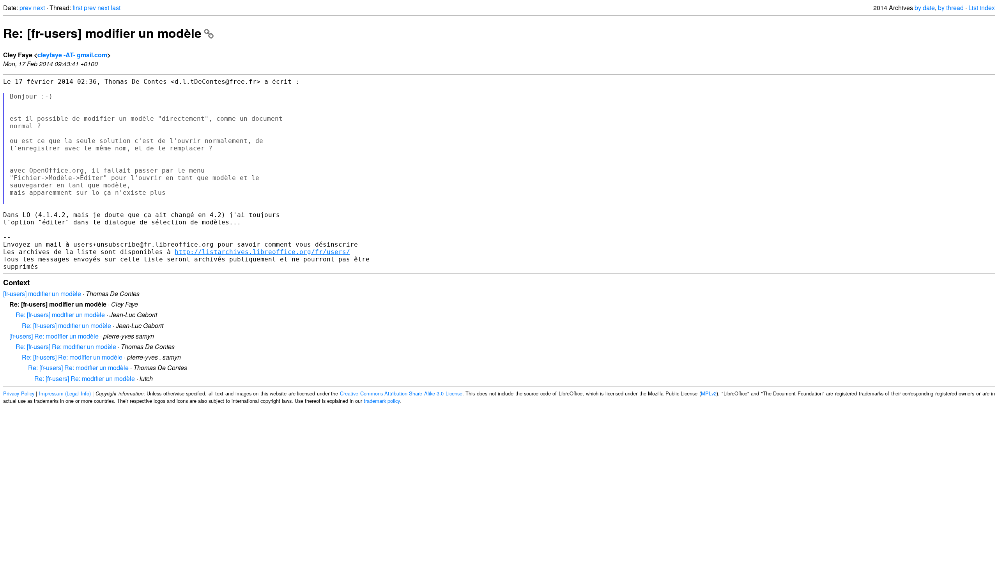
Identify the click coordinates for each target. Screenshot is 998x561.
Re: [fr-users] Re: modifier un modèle (66, 346)
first (77, 7)
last (115, 7)
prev (25, 7)
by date (925, 7)
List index (981, 7)
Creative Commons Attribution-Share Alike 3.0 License (401, 393)
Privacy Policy (18, 393)
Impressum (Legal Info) (65, 393)
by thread (951, 7)
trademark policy (382, 400)
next (39, 7)
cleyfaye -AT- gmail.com (72, 54)
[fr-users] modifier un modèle (42, 293)
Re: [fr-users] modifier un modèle (102, 33)
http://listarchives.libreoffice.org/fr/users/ (262, 252)
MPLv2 (709, 393)
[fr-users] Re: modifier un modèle (54, 336)
